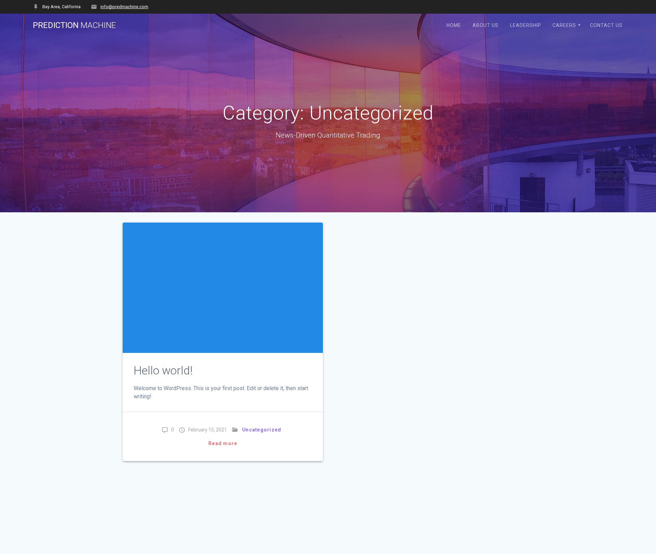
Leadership (525, 25)
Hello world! (163, 370)
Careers (564, 25)
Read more (222, 443)
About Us (485, 25)
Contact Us (606, 25)
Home (454, 25)
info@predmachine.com (124, 6)
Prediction (74, 25)
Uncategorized (261, 429)
